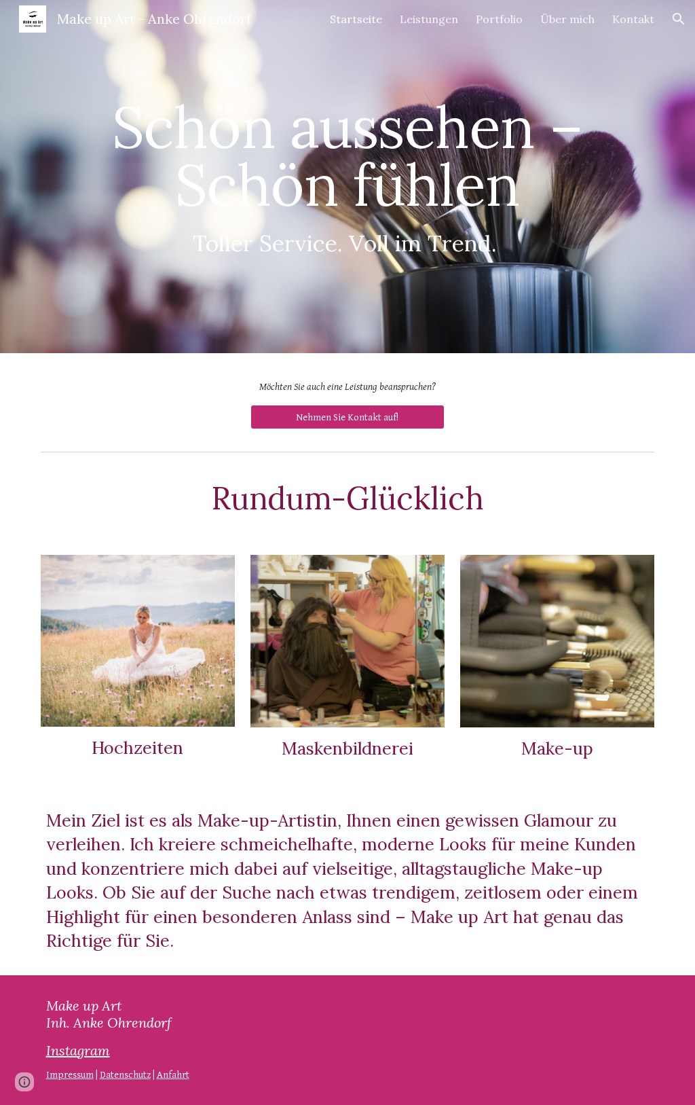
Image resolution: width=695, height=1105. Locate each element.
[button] (678, 19)
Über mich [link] (567, 19)
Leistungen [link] (429, 19)
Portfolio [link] (499, 19)
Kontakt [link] (633, 19)
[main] (348, 176)
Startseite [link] (356, 19)
